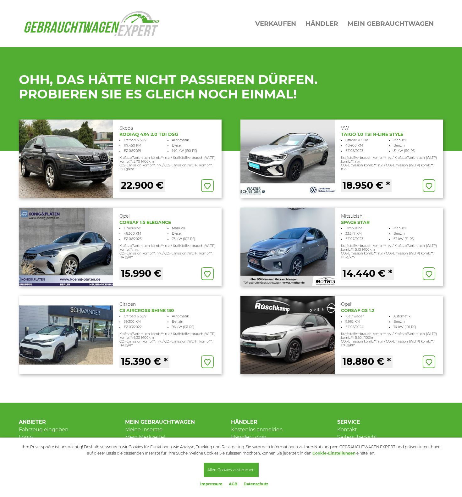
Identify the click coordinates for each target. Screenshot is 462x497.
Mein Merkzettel (145, 437)
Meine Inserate (143, 430)
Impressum (211, 484)
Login (26, 437)
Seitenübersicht (357, 437)
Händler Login (249, 437)
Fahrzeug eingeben (44, 430)
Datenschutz (256, 484)
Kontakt (347, 430)
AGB (233, 484)
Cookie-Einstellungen (333, 453)
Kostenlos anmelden (257, 430)
